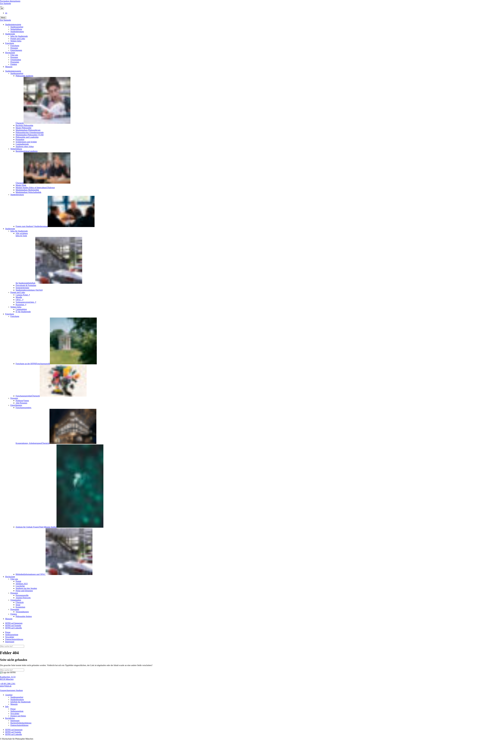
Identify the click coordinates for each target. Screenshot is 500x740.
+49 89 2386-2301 (7, 684)
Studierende (10, 34)
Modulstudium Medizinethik (27, 190)
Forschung (9, 43)
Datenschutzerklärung (14, 639)
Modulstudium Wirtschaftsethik (28, 192)
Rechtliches (10, 718)
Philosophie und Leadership (27, 137)
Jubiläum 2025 (22, 584)
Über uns (14, 55)
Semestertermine (22, 288)
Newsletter (9, 637)
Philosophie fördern (24, 616)
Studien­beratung (17, 31)
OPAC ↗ (19, 300)
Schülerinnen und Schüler (26, 142)
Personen (14, 48)
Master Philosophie (23, 128)
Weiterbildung (16, 29)
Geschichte (20, 586)
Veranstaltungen (22, 612)
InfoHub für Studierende (20, 702)
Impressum (9, 642)
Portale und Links (17, 38)
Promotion (20, 139)
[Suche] (1, 6)
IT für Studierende (23, 312)
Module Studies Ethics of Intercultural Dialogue (35, 187)
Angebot (8, 695)
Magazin (8, 67)
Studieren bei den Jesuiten (26, 588)
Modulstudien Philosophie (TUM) (30, 135)
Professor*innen (22, 400)
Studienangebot (16, 27)
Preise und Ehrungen (24, 591)
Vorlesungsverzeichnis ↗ (26, 302)
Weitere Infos (15, 41)
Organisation (15, 60)
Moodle (19, 297)
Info (7, 706)
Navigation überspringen (10, 1)
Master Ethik (21, 185)
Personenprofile (22, 595)
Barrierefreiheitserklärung (20, 723)
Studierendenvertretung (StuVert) (29, 290)
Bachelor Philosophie (24, 125)
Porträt (18, 581)
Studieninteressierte (13, 24)
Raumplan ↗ (21, 304)
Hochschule (10, 52)
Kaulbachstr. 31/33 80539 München (7, 678)
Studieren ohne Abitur (25, 146)
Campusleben (21, 309)
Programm (14, 62)
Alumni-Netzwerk (23, 598)
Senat (18, 605)
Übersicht (20, 602)
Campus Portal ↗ (23, 295)
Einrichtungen (16, 50)
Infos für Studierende (19, 36)
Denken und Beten (18, 716)
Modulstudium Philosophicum (28, 130)
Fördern (13, 64)
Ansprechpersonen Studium (11, 690)
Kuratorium (20, 607)
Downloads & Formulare (26, 285)
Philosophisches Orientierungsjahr (30, 132)
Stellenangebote (11, 635)
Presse (7, 632)
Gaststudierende (22, 144)
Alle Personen (21, 403)
